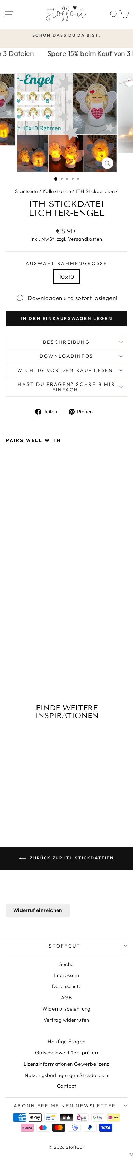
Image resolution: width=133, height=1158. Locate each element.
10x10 (66, 276)
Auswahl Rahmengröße (66, 263)
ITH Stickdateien (95, 191)
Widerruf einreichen (37, 910)
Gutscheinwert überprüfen (66, 1052)
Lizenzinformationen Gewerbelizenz (66, 1064)
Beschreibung (66, 342)
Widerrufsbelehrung (66, 1008)
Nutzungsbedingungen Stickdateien (66, 1075)
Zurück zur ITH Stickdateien (71, 857)
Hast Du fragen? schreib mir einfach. (66, 387)
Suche (66, 964)
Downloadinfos (66, 356)
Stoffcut (64, 946)
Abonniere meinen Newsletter (65, 1105)
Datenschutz (67, 986)
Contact (66, 1086)
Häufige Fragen (67, 1041)
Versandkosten (85, 239)
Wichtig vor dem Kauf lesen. (66, 370)
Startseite (26, 191)
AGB (66, 997)
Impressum (66, 975)
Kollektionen (57, 191)
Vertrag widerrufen (66, 1020)
